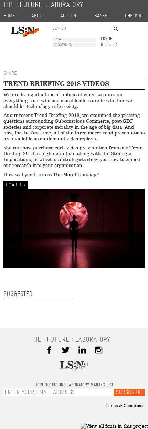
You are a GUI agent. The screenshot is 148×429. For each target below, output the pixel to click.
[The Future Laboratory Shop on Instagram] (99, 350)
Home (9, 16)
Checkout (135, 16)
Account (69, 16)
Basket (101, 16)
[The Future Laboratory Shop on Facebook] (49, 350)
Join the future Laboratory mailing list (74, 385)
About (37, 16)
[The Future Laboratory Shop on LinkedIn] (82, 350)
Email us (15, 185)
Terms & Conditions (125, 405)
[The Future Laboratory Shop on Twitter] (66, 350)
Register (109, 45)
